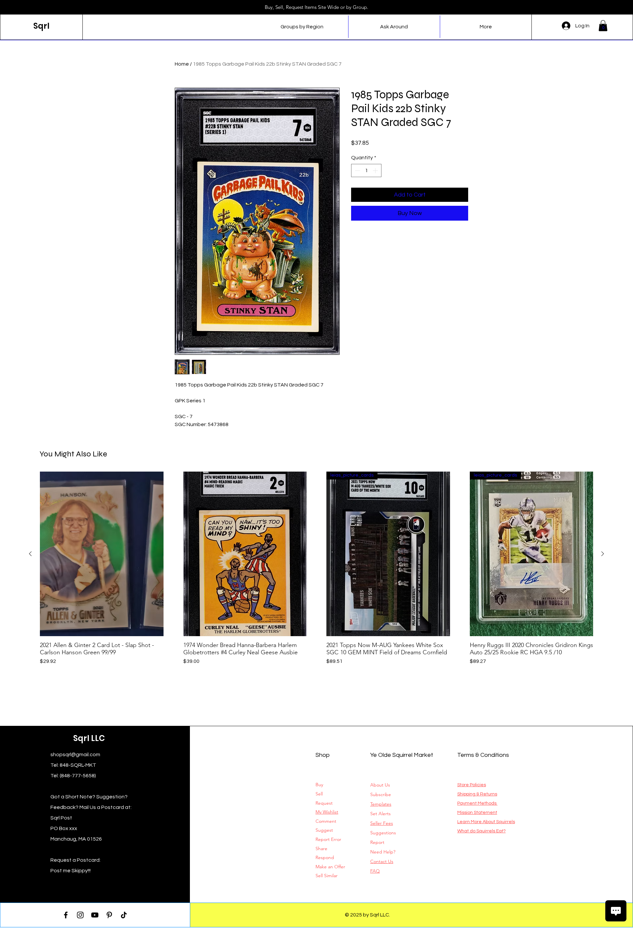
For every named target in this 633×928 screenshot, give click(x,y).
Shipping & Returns (477, 794)
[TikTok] (123, 915)
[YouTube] (94, 915)
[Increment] (375, 170)
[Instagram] (80, 915)
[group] (316, 568)
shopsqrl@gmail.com (75, 754)
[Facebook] (65, 915)
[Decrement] (356, 170)
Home (182, 64)
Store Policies (471, 785)
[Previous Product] (30, 554)
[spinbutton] (366, 170)
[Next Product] (603, 554)
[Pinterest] (109, 915)
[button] (603, 25)
